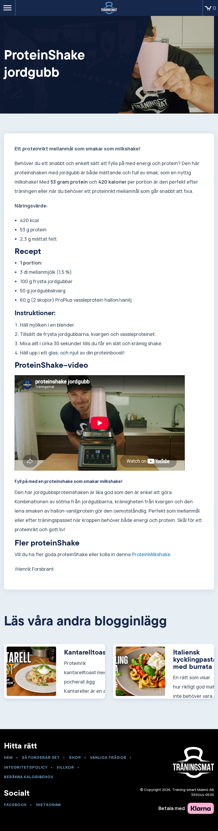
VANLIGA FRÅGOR (108, 757)
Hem (8, 757)
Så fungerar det (41, 757)
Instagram (48, 804)
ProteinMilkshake (151, 554)
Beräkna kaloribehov (28, 776)
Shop (75, 757)
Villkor (65, 767)
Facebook (15, 804)
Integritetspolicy (26, 767)
